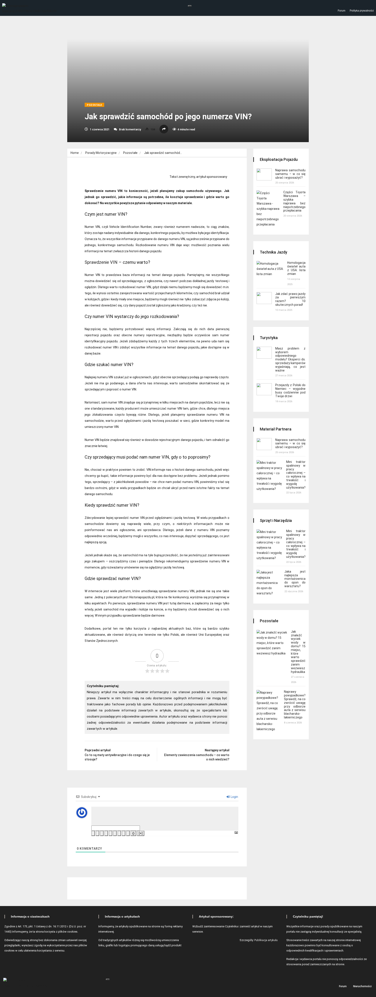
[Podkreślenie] (102, 833)
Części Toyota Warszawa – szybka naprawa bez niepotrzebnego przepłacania (294, 201)
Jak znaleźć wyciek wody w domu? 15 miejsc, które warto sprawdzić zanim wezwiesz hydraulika (298, 652)
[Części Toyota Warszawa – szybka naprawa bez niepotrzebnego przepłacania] (268, 208)
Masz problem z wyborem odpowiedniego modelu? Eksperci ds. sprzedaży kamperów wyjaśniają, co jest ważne (290, 359)
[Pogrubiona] (93, 833)
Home (74, 153)
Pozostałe (94, 105)
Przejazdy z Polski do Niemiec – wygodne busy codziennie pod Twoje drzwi (290, 390)
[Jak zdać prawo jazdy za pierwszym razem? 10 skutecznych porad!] (264, 298)
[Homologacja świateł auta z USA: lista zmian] (270, 269)
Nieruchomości (362, 986)
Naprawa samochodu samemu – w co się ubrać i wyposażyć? (290, 173)
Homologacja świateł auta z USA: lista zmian (296, 268)
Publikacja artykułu (266, 940)
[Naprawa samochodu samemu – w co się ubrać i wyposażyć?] (264, 174)
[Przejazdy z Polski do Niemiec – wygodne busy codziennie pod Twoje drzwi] (264, 389)
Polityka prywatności (362, 10)
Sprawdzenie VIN (101, 262)
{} (133, 833)
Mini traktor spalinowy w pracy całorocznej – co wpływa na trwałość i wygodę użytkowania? (296, 474)
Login (234, 797)
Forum (341, 10)
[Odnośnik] (128, 833)
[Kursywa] (97, 833)
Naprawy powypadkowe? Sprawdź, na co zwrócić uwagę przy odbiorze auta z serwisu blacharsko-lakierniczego (295, 704)
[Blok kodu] (123, 833)
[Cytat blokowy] (119, 833)
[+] (141, 833)
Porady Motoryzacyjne (101, 153)
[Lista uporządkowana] (110, 833)
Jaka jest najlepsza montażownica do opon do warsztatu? (295, 579)
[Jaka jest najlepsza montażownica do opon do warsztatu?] (269, 583)
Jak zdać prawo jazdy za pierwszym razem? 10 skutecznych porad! (290, 299)
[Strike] (106, 833)
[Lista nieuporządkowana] (115, 833)
